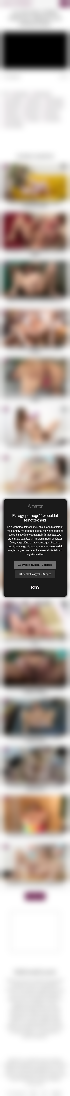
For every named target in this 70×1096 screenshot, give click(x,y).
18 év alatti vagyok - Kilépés (35, 574)
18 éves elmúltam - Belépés (35, 564)
